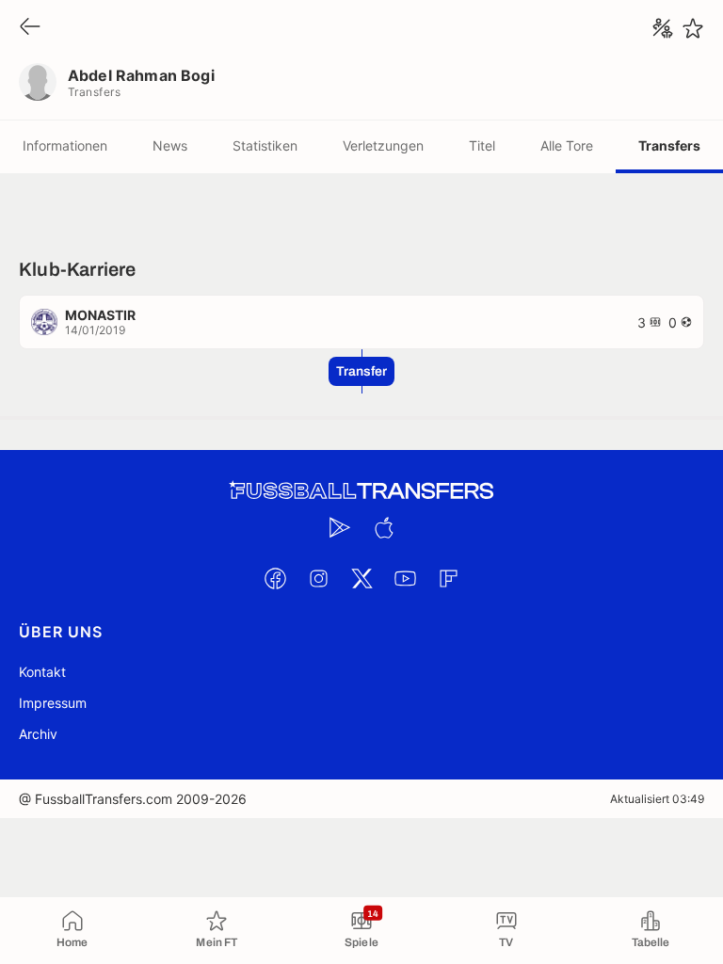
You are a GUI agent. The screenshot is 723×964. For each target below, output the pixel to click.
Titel (482, 145)
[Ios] (383, 527)
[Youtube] (405, 578)
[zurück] (30, 27)
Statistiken (265, 145)
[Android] (340, 527)
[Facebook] (275, 578)
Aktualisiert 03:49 (657, 799)
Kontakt (42, 672)
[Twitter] (361, 578)
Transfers (669, 145)
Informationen (65, 145)
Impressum (53, 703)
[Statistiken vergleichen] (662, 28)
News (170, 145)
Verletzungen (383, 145)
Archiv (38, 734)
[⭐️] (693, 28)
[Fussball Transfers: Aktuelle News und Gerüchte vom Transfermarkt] (361, 491)
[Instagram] (318, 578)
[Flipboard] (448, 578)
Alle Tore (566, 145)
